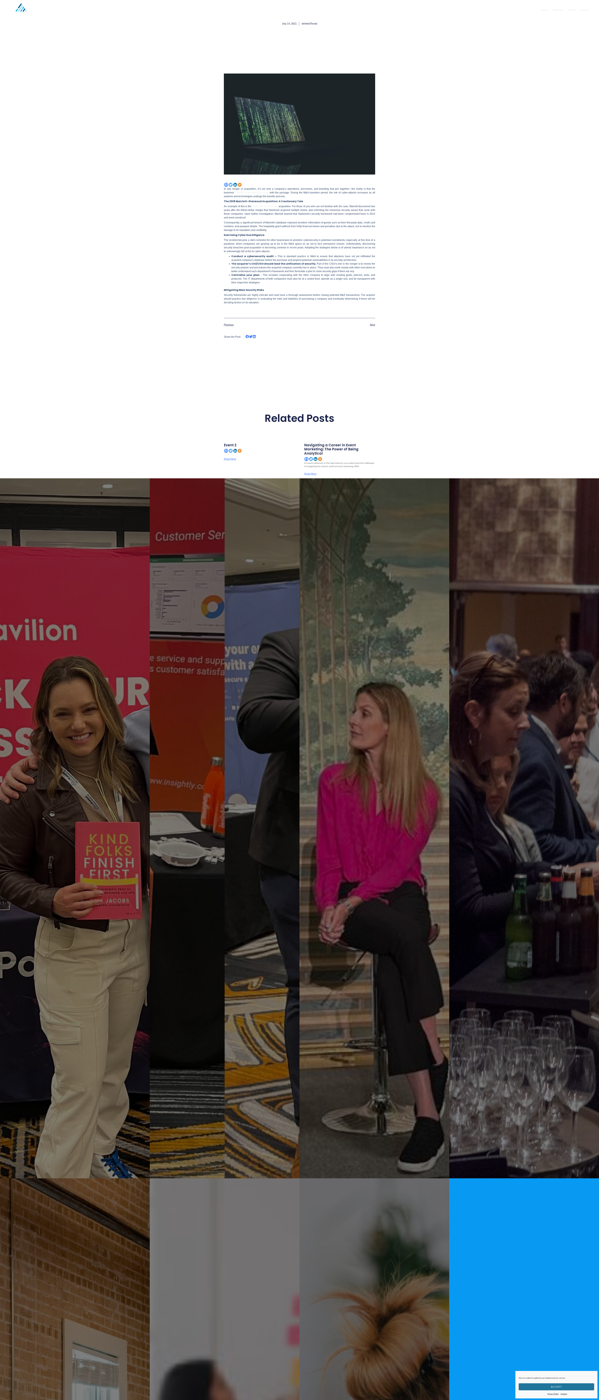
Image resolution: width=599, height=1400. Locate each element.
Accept (556, 1386)
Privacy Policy (553, 1394)
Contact (563, 1394)
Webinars (558, 9)
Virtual (572, 9)
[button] (247, 336)
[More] (240, 185)
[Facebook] (226, 185)
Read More (230, 459)
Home (544, 9)
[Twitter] (231, 185)
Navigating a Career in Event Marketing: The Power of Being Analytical (331, 449)
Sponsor (585, 9)
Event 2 (230, 445)
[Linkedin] (235, 185)
